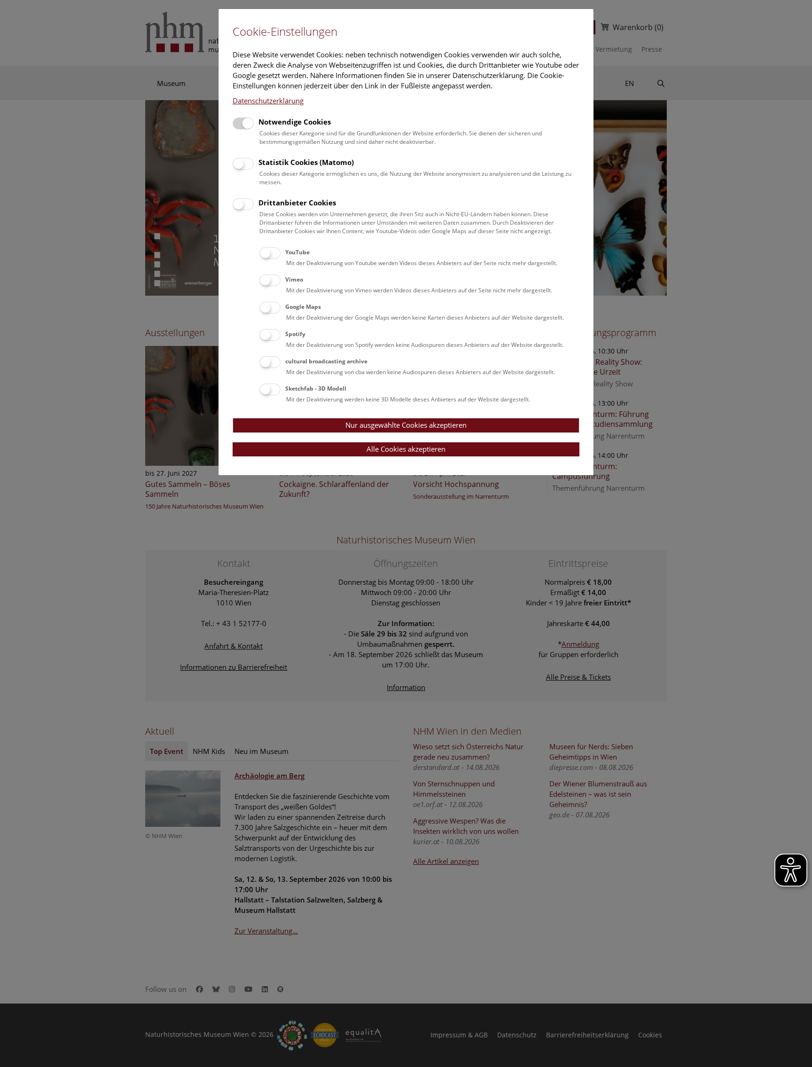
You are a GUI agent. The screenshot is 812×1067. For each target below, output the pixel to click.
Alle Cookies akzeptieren (406, 449)
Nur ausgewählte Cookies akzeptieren (406, 425)
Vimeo (294, 279)
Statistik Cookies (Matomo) (306, 162)
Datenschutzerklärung (268, 100)
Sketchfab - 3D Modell (315, 388)
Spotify (295, 334)
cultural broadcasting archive (326, 361)
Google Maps (303, 307)
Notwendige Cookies (294, 121)
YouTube (297, 252)
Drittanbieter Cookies (297, 202)
